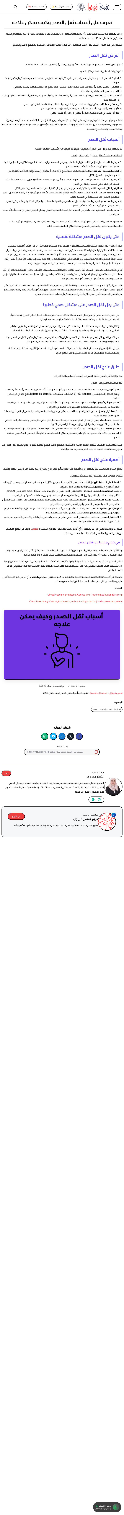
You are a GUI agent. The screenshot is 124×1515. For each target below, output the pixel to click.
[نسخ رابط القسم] (5, 55)
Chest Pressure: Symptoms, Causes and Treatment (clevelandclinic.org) (84, 594)
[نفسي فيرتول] (93, 6)
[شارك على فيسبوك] (79, 736)
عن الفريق (16, 816)
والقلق (82, 411)
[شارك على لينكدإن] (62, 736)
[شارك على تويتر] (70, 736)
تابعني (6, 773)
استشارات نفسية (98, 693)
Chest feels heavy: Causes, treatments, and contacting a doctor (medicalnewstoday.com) (75, 601)
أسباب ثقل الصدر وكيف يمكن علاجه (107, 709)
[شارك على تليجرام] (53, 736)
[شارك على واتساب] (44, 736)
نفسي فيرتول (115, 693)
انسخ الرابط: (62, 746)
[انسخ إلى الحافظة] (96, 752)
